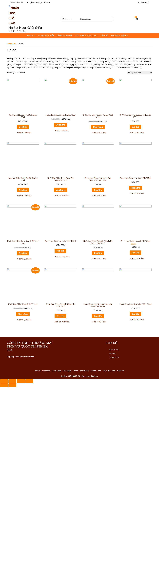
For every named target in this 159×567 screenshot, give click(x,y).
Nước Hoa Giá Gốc (25, 27)
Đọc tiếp (23, 126)
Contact (46, 370)
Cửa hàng (56, 370)
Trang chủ (11, 43)
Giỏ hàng (67, 370)
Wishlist (120, 370)
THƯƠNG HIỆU (118, 35)
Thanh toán (95, 370)
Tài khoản (84, 370)
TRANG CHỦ (114, 357)
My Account (143, 2)
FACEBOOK (114, 349)
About (37, 370)
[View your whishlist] (130, 18)
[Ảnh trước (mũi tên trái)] (4, 385)
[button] (22, 132)
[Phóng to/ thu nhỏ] (29, 381)
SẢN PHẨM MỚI (64, 35)
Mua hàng (60, 124)
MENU (30, 35)
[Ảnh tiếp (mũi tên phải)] (12, 385)
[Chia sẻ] (12, 381)
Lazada (112, 353)
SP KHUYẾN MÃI (46, 35)
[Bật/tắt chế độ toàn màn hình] (21, 381)
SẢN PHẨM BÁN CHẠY (86, 35)
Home (75, 370)
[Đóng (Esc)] (4, 381)
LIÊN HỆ (104, 35)
